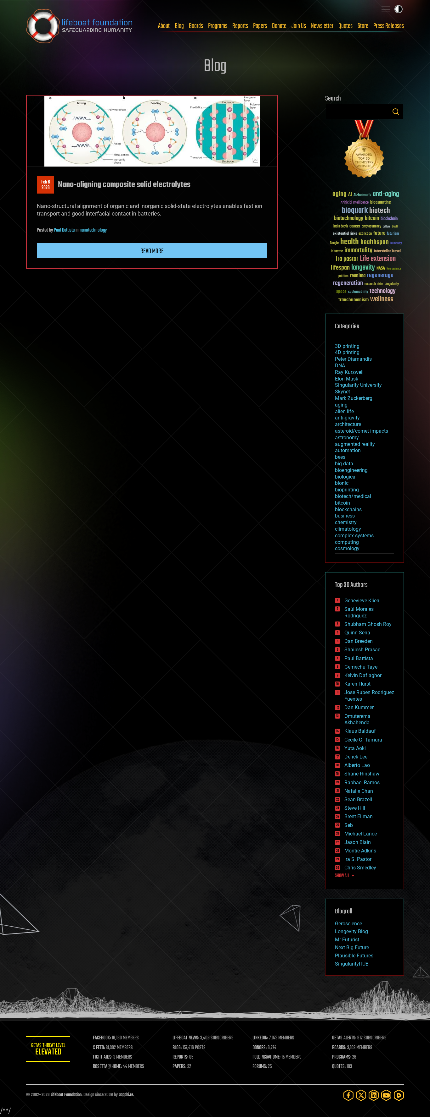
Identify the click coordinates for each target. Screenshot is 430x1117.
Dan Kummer (359, 707)
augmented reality (355, 444)
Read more (152, 251)
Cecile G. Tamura (363, 740)
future (379, 233)
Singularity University (358, 385)
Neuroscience (394, 269)
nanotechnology (93, 230)
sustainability (358, 292)
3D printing (347, 346)
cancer (354, 226)
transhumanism (353, 300)
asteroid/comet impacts (361, 431)
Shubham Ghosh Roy (368, 624)
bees (340, 457)
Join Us (298, 26)
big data (344, 464)
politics (343, 276)
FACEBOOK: (102, 1038)
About (164, 26)
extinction (365, 234)
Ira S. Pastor (357, 859)
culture (386, 226)
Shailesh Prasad (362, 650)
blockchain (389, 219)
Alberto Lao (357, 765)
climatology (348, 529)
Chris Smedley (360, 868)
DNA (340, 366)
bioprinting (347, 490)
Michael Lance (360, 834)
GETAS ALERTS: (344, 1038)
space (341, 291)
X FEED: (99, 1048)
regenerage (380, 275)
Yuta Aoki (355, 748)
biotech (379, 210)
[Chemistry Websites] (364, 150)
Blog (179, 26)
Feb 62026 (45, 185)
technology (383, 291)
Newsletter (322, 26)
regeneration (348, 283)
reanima (357, 276)
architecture (348, 424)
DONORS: (259, 1048)
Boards (196, 26)
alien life (344, 411)
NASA (380, 268)
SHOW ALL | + (344, 876)
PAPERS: (179, 1067)
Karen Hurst (357, 684)
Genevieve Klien (361, 601)
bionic (341, 483)
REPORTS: (180, 1057)
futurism (393, 234)
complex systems (354, 536)
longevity (363, 268)
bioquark (355, 210)
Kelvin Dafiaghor (363, 675)
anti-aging (386, 194)
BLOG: (177, 1048)
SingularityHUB (352, 964)
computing (347, 542)
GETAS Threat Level (48, 1050)
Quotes (345, 26)
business (345, 516)
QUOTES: (339, 1067)
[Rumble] (399, 1095)
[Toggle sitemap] (386, 9)
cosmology (347, 548)
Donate (279, 26)
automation (348, 450)
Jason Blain (357, 842)
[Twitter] (361, 1095)
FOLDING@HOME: (266, 1057)
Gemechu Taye (360, 667)
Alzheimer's (362, 195)
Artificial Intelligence (355, 203)
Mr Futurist (347, 940)
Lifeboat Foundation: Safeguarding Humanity (79, 26)
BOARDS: (339, 1048)
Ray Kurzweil (349, 372)
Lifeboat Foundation (66, 1094)
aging (339, 194)
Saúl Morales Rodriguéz (359, 612)
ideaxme (337, 251)
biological (346, 477)
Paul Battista (64, 230)
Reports (240, 26)
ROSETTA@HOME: (107, 1067)
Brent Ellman (358, 816)
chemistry (346, 522)
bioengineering (351, 470)
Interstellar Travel (387, 251)
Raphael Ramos (362, 783)
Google (334, 243)
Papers (260, 26)
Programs (217, 26)
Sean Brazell (358, 799)
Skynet (342, 392)
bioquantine (380, 202)
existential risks (345, 234)
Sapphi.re (126, 1094)
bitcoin (372, 218)
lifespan (340, 267)
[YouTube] (386, 1095)
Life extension (378, 259)
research (370, 284)
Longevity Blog (351, 931)
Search (395, 111)
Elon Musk (346, 379)
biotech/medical (353, 496)
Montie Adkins (360, 851)
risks (380, 284)
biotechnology (348, 218)
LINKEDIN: (260, 1038)
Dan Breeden (358, 641)
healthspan (374, 242)
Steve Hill (354, 808)
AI (350, 195)
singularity (392, 284)
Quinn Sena (357, 633)
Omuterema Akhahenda (357, 719)
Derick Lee (355, 757)
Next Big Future (352, 947)
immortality (358, 250)
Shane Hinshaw (361, 774)
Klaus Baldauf (360, 731)
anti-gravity (347, 418)
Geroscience (348, 924)
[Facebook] (348, 1095)
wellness (381, 299)
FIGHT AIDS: (102, 1057)
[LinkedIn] (374, 1095)
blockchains (348, 509)
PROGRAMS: (341, 1057)
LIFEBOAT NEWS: (186, 1038)
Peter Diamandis (353, 359)
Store (363, 26)
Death (395, 226)
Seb (348, 825)
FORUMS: (259, 1067)
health (349, 242)
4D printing (347, 352)
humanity (396, 243)
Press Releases (388, 26)
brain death (340, 227)
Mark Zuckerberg (353, 398)
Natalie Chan (358, 791)
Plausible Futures (354, 956)
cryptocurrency (371, 227)
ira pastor (347, 259)
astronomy (347, 438)
